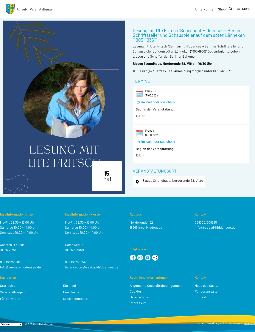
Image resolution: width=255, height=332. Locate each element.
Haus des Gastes (207, 285)
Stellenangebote (75, 298)
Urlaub (22, 9)
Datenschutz (139, 297)
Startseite (7, 285)
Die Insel (69, 285)
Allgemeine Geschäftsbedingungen (156, 285)
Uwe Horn (249, 323)
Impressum (138, 303)
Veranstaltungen (42, 9)
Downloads (71, 292)
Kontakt (200, 297)
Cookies (136, 291)
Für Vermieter (10, 298)
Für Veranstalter (207, 291)
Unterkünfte (204, 9)
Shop (222, 9)
